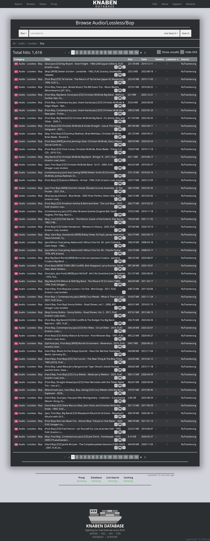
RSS (103, 533)
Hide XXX (191, 52)
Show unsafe (170, 52)
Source (185, 59)
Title (47, 59)
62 (16, 328)
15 (136, 52)
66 (16, 273)
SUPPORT (112, 537)
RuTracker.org (188, 63)
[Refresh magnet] (116, 67)
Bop (23, 33)
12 (120, 52)
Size (130, 59)
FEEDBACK (98, 537)
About (165, 4)
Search (18, 4)
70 (16, 413)
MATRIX (94, 533)
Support (177, 4)
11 (115, 52)
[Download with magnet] (120, 67)
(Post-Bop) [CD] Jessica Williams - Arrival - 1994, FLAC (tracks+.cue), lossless (85, 180)
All (14, 43)
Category (19, 59)
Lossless (32, 43)
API (110, 533)
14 (131, 52)
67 (16, 64)
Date (144, 59)
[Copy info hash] (124, 67)
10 (110, 52)
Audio (22, 43)
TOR (118, 533)
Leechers (171, 59)
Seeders (159, 59)
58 (16, 421)
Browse (31, 4)
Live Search (170, 33)
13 (125, 52)
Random (190, 4)
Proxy (54, 4)
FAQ (155, 4)
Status (42, 4)
